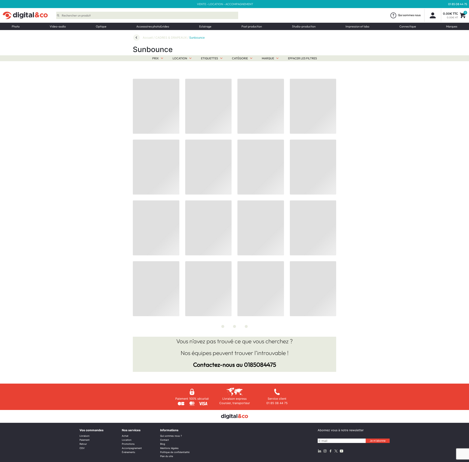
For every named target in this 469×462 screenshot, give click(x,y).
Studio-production (304, 26)
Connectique (407, 26)
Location (126, 440)
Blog (162, 444)
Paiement (85, 440)
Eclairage (205, 26)
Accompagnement (132, 448)
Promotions (128, 444)
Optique (101, 26)
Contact (164, 440)
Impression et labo (357, 26)
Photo (16, 26)
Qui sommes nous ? (171, 436)
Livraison (84, 436)
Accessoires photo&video (152, 26)
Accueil (148, 37)
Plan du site (166, 456)
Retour (83, 444)
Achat (125, 436)
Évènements (128, 452)
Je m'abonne (377, 440)
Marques (451, 26)
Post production (251, 26)
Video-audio (58, 26)
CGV (82, 448)
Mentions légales (169, 448)
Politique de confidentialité (174, 452)
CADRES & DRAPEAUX (171, 37)
